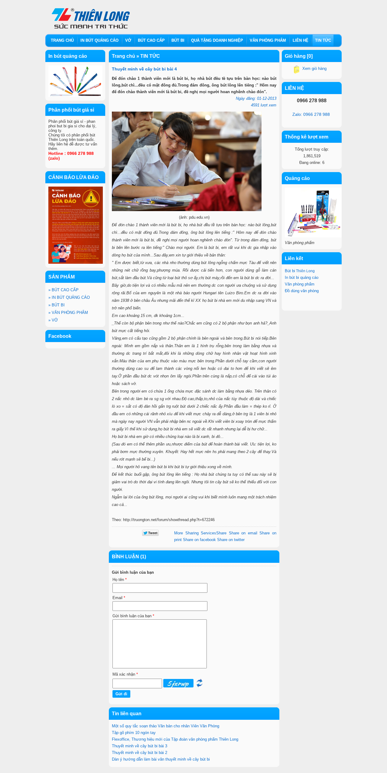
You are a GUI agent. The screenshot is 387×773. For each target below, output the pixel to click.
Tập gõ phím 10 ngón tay (134, 732)
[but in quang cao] (75, 95)
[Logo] (90, 16)
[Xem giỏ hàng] (296, 70)
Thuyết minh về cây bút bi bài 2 (139, 752)
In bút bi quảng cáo (302, 277)
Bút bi (300, 271)
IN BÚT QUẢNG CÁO (69, 297)
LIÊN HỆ (300, 40)
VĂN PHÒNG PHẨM (68, 312)
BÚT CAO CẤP (63, 290)
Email (118, 597)
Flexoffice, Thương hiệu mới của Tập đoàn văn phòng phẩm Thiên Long (175, 739)
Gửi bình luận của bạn (133, 616)
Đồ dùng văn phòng (302, 291)
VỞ (53, 320)
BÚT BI (56, 305)
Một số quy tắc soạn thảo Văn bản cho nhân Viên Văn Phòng (165, 726)
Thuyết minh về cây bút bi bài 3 (139, 746)
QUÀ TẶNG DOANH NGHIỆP (217, 40)
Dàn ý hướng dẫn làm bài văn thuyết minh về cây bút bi (161, 759)
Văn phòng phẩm (299, 284)
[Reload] (199, 686)
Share (200, 533)
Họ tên (119, 579)
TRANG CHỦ (62, 40)
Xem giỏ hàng (314, 68)
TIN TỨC (323, 40)
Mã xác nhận (125, 674)
